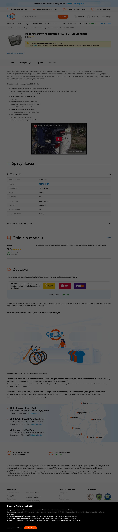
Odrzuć (19, 528)
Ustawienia (10, 528)
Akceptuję (30, 528)
